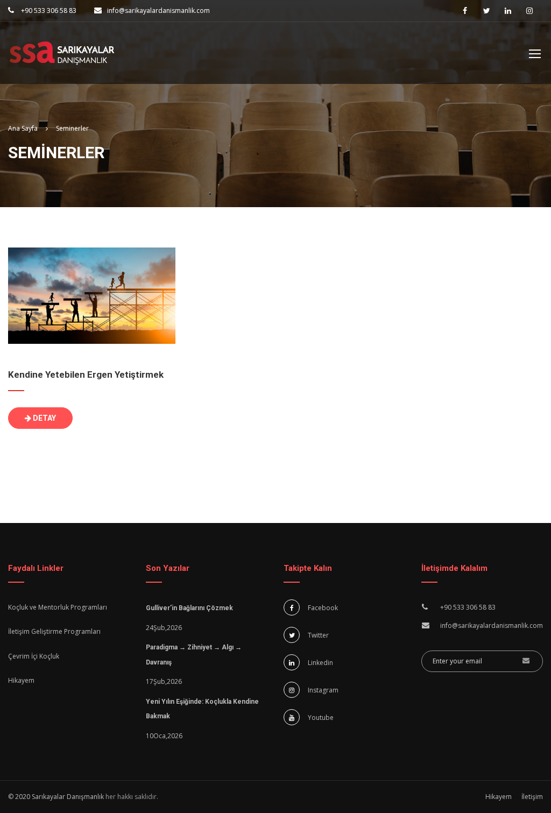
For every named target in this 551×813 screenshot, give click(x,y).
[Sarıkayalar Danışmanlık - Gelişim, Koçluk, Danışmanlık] (62, 58)
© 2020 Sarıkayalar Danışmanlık (56, 796)
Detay (43, 418)
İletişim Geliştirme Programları (54, 631)
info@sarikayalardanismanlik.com (158, 10)
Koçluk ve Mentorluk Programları (57, 607)
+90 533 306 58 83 (47, 10)
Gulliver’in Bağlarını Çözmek (189, 608)
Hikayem (21, 680)
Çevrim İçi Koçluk (33, 656)
